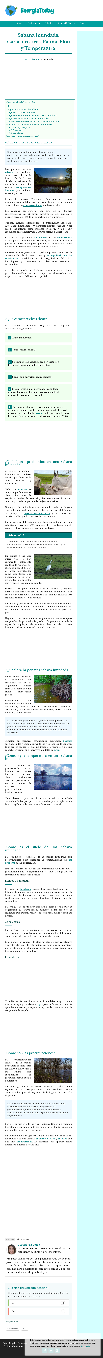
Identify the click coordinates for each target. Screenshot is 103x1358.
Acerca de (10, 1239)
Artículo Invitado (13, 1346)
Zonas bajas (18, 130)
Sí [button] (38, 1303)
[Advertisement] (38, 80)
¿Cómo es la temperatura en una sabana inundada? (33, 121)
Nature (20, 23)
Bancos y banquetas (21, 127)
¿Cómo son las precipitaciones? (23, 136)
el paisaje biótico (45, 1138)
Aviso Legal (9, 1343)
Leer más (85, 1346)
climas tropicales (32, 205)
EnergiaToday (37, 10)
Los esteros (18, 133)
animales (23, 489)
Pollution (49, 23)
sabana (9, 172)
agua (56, 750)
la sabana (25, 889)
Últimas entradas (23, 1239)
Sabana (36, 59)
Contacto (22, 1343)
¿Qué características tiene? (22, 112)
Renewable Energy (66, 23)
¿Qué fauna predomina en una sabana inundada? (33, 115)
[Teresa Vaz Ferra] (12, 1253)
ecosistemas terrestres (37, 513)
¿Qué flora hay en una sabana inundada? (28, 118)
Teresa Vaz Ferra (29, 1244)
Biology (83, 23)
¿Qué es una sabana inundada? (23, 109)
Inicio (27, 59)
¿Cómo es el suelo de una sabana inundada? (30, 124)
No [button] (38, 1311)
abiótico (62, 1138)
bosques (67, 741)
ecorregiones (64, 237)
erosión (39, 413)
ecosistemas (40, 237)
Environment (34, 23)
